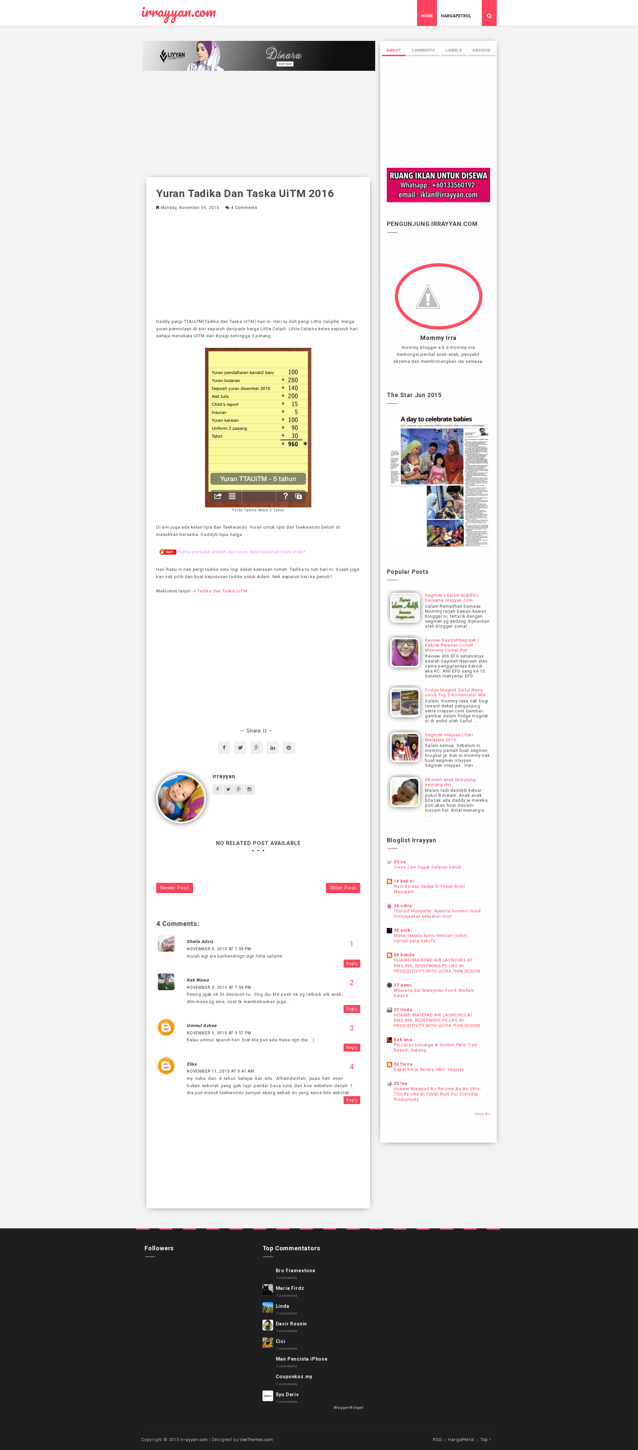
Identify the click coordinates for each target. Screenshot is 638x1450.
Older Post (343, 888)
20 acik (402, 930)
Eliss (192, 1064)
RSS (437, 1439)
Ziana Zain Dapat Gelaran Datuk (427, 867)
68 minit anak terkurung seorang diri (450, 782)
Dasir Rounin (291, 1323)
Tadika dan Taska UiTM (223, 590)
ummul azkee (202, 1025)
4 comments (244, 207)
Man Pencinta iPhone (302, 1359)
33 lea (401, 1083)
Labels (454, 50)
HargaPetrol (456, 16)
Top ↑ (486, 1439)
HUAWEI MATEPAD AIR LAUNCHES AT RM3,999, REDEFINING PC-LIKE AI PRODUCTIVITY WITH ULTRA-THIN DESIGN (437, 965)
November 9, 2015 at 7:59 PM (219, 949)
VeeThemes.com (256, 1439)
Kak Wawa (198, 980)
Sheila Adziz (200, 941)
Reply (352, 963)
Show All (482, 1114)
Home (427, 16)
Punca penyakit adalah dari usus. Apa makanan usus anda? (242, 551)
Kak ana (403, 1039)
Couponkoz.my (294, 1376)
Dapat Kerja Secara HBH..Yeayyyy (429, 1069)
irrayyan (224, 776)
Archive (482, 50)
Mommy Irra (438, 338)
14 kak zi (404, 881)
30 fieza (403, 1064)
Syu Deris (287, 1394)
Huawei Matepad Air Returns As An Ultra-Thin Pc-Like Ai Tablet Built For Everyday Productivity (437, 1094)
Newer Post (174, 888)
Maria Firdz (290, 1288)
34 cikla (403, 905)
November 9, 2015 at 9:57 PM (219, 1033)
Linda (282, 1306)
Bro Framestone (295, 1270)
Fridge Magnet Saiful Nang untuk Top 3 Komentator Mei (455, 692)
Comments (423, 50)
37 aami (403, 985)
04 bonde (404, 954)
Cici (280, 1341)
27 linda (403, 1009)
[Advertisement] (258, 123)
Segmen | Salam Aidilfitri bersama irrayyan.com (451, 598)
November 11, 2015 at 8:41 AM (220, 1071)
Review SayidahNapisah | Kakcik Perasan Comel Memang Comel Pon (452, 645)
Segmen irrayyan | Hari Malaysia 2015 (449, 737)
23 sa (400, 861)
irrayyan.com (178, 11)
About (393, 50)
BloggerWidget (349, 1407)
